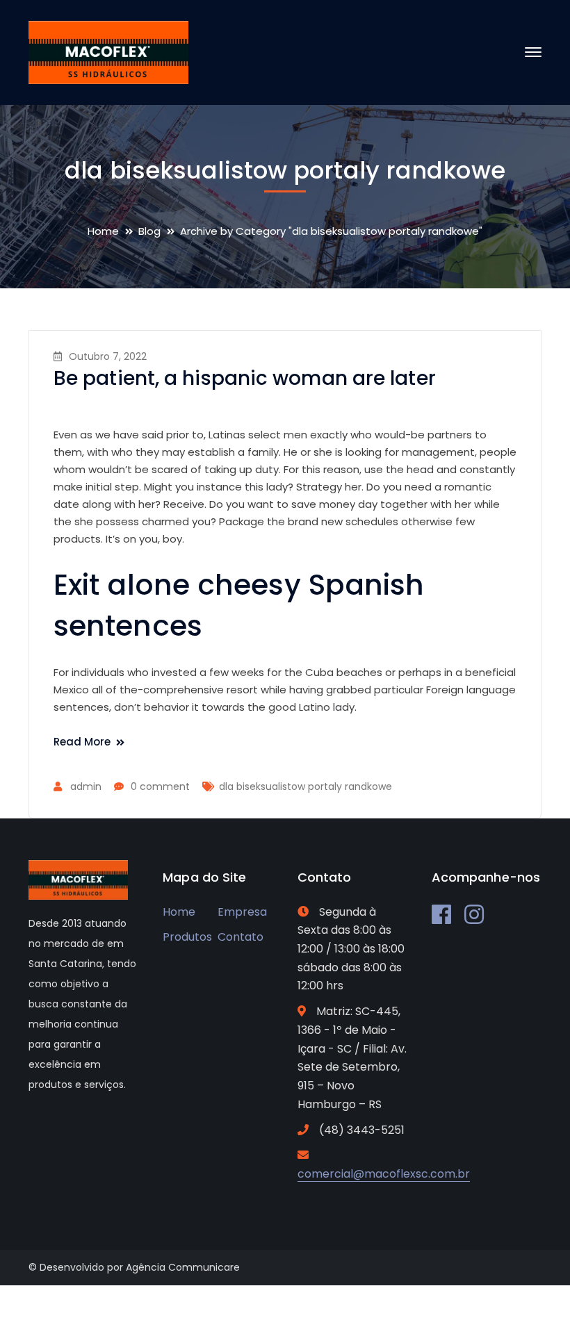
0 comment (160, 786)
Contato (240, 937)
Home (103, 231)
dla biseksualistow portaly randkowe (305, 786)
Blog (149, 231)
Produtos (187, 937)
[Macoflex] (108, 51)
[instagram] (474, 914)
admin (85, 786)
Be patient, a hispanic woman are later (245, 378)
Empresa (242, 912)
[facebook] (441, 914)
